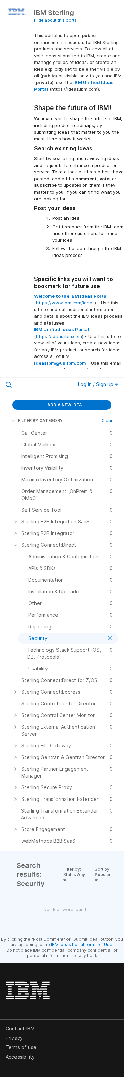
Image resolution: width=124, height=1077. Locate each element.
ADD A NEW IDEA (64, 404)
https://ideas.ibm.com (59, 336)
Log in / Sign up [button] (96, 384)
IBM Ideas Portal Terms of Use (81, 944)
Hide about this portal (56, 20)
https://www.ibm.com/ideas (65, 302)
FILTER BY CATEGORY (40, 420)
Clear (107, 420)
